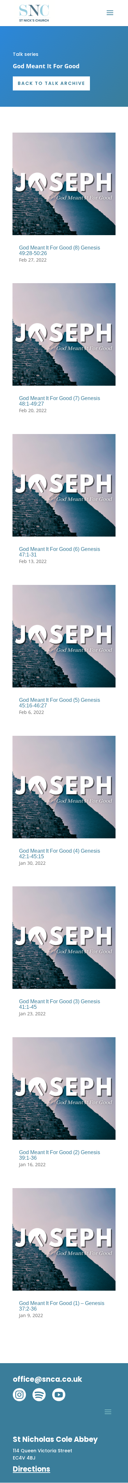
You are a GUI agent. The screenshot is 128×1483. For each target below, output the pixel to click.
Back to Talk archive (51, 83)
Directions (31, 1469)
